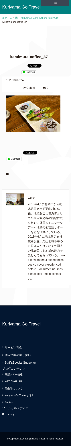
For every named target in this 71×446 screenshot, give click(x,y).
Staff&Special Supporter (20, 362)
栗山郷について (14, 388)
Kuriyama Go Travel (21, 7)
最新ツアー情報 (14, 374)
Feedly (10, 414)
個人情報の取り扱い (18, 355)
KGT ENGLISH (13, 381)
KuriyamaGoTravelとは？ (19, 395)
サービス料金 (13, 347)
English (9, 402)
